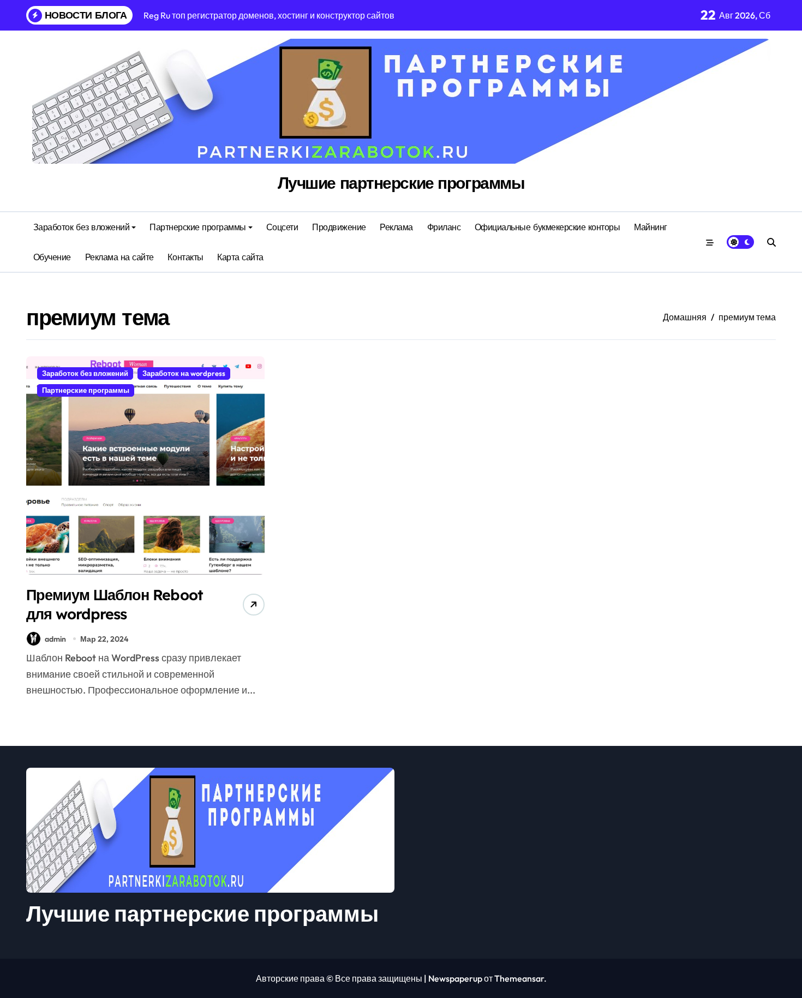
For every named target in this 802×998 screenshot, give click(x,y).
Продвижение (339, 227)
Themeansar (519, 978)
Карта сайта (240, 257)
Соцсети (282, 227)
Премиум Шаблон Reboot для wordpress (114, 604)
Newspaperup (455, 978)
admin (55, 639)
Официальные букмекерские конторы (547, 227)
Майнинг (650, 227)
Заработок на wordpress (183, 373)
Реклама (396, 227)
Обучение (52, 257)
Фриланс (444, 227)
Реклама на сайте (119, 257)
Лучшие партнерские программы (401, 182)
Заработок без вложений (81, 227)
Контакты (185, 257)
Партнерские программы (197, 227)
